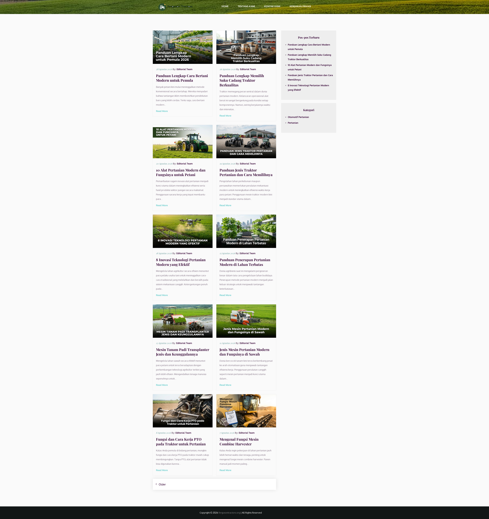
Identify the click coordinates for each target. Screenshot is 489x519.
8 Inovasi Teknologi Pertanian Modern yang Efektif (181, 262)
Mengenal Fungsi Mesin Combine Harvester (239, 441)
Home (225, 6)
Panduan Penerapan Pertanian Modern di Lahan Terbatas (245, 262)
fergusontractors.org (229, 512)
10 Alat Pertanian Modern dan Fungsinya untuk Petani (180, 172)
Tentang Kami (246, 6)
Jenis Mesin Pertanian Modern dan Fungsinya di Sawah (244, 351)
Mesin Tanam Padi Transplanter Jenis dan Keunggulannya (182, 351)
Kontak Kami (272, 6)
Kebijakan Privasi (300, 6)
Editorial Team (184, 69)
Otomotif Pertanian (298, 117)
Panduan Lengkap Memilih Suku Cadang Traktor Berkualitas (242, 80)
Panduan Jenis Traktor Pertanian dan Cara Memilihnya (246, 172)
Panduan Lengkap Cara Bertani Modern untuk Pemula (182, 78)
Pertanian (293, 122)
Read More (162, 111)
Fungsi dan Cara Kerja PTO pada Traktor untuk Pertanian (181, 441)
